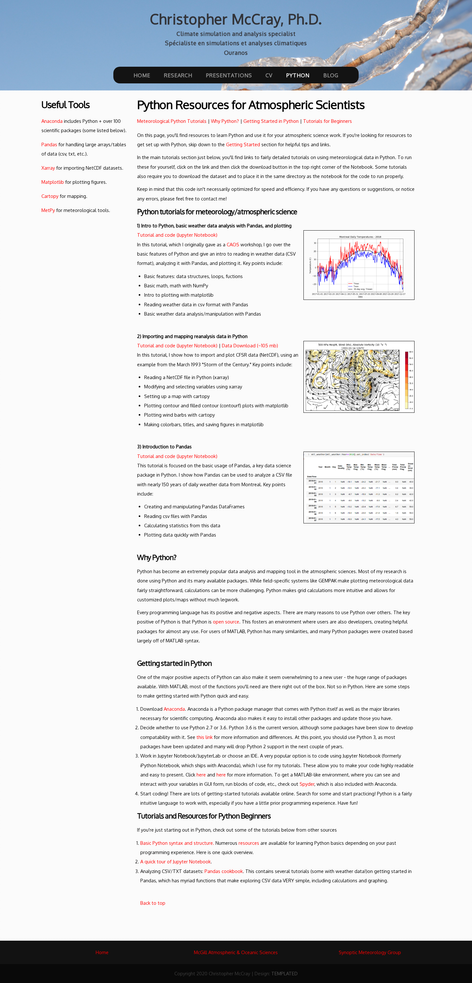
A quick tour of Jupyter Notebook (175, 861)
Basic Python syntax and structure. (177, 843)
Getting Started (243, 144)
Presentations (229, 75)
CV (269, 75)
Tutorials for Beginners (327, 121)
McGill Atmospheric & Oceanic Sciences (236, 952)
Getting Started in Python (270, 121)
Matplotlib (52, 182)
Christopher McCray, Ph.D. (236, 18)
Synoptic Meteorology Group (370, 952)
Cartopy (49, 196)
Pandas (49, 144)
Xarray (48, 168)
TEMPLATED (284, 973)
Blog (330, 75)
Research (178, 75)
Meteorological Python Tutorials (171, 121)
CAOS (233, 244)
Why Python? (225, 121)
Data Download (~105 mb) (250, 345)
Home (142, 75)
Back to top (152, 903)
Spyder (307, 784)
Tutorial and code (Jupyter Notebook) (177, 235)
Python (298, 75)
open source (226, 621)
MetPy (48, 210)
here (201, 774)
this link (205, 737)
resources (249, 843)
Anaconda (52, 121)
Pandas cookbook (224, 871)
